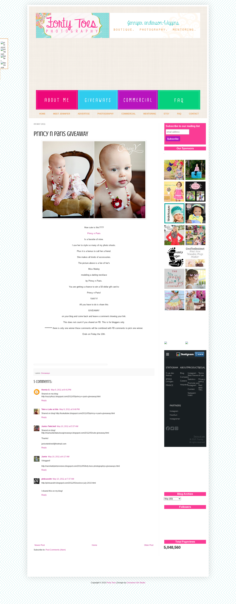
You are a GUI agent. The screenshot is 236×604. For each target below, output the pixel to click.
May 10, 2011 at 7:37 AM (63, 479)
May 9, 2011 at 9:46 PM (69, 409)
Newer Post (40, 545)
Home (94, 545)
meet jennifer (61, 114)
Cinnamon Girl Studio (136, 583)
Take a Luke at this (49, 409)
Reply (44, 400)
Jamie (44, 457)
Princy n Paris (94, 233)
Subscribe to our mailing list (183, 126)
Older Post (148, 545)
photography (105, 114)
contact (194, 114)
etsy (166, 114)
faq (179, 114)
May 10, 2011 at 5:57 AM (67, 426)
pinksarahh (46, 479)
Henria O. (45, 390)
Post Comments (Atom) (56, 550)
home (42, 114)
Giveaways (45, 373)
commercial (128, 114)
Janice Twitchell (48, 426)
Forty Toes (111, 583)
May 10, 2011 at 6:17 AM (58, 457)
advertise (84, 114)
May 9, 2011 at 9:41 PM (61, 390)
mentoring (149, 114)
